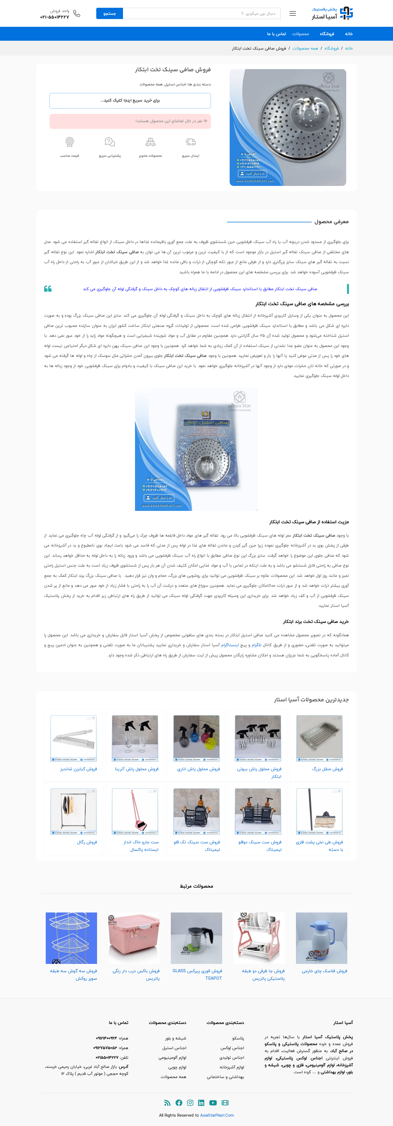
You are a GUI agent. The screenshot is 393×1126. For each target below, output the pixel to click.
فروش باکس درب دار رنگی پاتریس (136, 974)
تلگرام (256, 644)
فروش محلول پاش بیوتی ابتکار (259, 772)
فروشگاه (327, 34)
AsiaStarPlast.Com (217, 1115)
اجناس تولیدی (231, 1057)
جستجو (109, 13)
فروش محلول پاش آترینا (137, 769)
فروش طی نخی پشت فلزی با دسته (319, 845)
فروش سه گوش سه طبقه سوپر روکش (73, 974)
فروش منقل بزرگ (327, 769)
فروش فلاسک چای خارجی (324, 971)
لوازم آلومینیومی (172, 1057)
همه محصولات (151, 85)
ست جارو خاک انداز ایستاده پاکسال (141, 845)
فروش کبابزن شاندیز (78, 769)
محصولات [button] (300, 34)
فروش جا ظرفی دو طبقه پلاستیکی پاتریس (263, 974)
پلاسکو (238, 1038)
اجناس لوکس (232, 1047)
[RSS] (167, 1103)
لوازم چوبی (177, 1067)
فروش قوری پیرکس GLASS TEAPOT (197, 974)
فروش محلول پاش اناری (198, 769)
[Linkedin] (201, 1103)
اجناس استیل (175, 85)
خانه (349, 34)
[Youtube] (213, 1103)
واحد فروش (59, 10)
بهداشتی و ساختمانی (225, 1076)
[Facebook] (179, 1103)
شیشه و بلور (175, 1038)
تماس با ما (276, 34)
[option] (321, 941)
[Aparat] (225, 1103)
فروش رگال (87, 842)
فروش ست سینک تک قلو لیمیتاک (197, 845)
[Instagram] (190, 1103)
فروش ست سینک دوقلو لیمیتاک (260, 845)
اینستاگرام (230, 644)
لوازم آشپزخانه (232, 1067)
